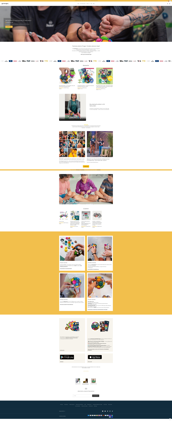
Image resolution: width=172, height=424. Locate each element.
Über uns (88, 3)
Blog (93, 3)
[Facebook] (103, 413)
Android (61, 361)
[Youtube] (105, 413)
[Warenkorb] (170, 4)
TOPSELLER (86, 166)
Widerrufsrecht (71, 406)
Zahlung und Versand (79, 406)
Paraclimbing (61, 221)
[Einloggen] (168, 4)
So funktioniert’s (83, 3)
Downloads (110, 406)
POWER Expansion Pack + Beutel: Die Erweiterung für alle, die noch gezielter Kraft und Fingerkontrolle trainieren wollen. (74, 223)
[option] (86, 24)
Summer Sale (8, 26)
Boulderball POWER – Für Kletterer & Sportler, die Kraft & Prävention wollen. (86, 86)
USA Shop (105, 406)
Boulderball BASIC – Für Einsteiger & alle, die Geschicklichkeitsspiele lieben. (67, 86)
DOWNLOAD (62, 350)
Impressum (66, 406)
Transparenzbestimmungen (97, 406)
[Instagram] (110, 413)
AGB (85, 406)
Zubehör (86, 208)
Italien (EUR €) (61, 413)
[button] (85, 383)
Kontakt (61, 406)
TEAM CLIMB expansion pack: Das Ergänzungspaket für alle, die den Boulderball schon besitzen (85, 223)
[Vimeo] (108, 413)
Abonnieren (95, 397)
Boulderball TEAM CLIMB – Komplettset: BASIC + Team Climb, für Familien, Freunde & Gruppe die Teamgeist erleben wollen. (104, 86)
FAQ (91, 3)
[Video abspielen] (86, 189)
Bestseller (86, 65)
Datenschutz (89, 406)
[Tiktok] (112, 413)
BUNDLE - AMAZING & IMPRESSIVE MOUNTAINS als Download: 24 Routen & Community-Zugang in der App (97, 223)
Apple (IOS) (90, 361)
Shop (78, 3)
